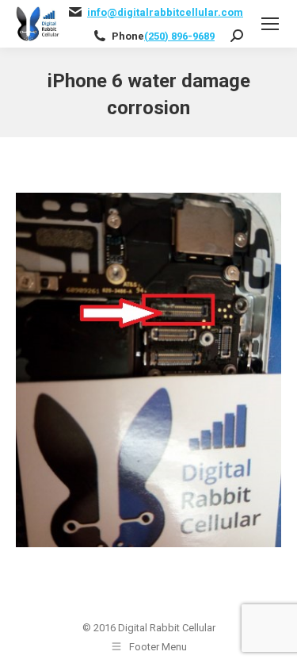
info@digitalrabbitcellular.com (165, 12)
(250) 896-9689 (179, 36)
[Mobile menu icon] (270, 24)
